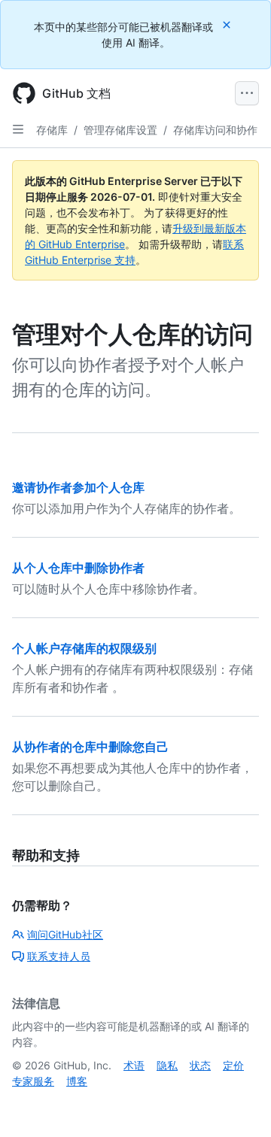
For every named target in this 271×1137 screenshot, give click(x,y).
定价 (233, 1065)
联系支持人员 (58, 956)
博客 (76, 1081)
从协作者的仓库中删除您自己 (90, 746)
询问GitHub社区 (65, 934)
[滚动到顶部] (238, 1104)
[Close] (228, 24)
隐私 (167, 1065)
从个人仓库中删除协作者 (78, 567)
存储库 (52, 129)
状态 (200, 1065)
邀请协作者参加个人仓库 (78, 487)
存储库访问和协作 (215, 129)
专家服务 (33, 1081)
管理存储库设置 (120, 129)
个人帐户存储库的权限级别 (84, 648)
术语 (134, 1065)
